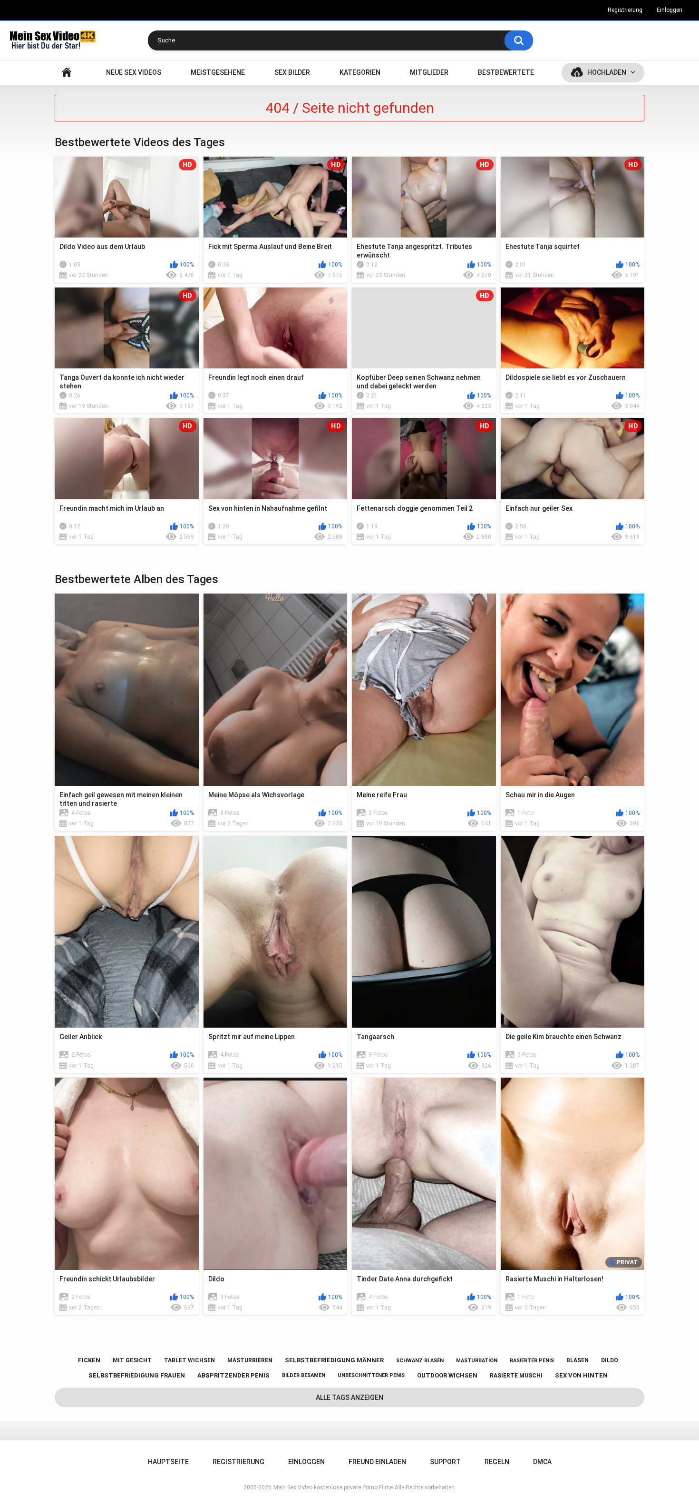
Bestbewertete (506, 72)
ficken (89, 1360)
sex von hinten (581, 1375)
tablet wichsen (189, 1360)
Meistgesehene (218, 72)
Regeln (497, 1462)
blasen (577, 1360)
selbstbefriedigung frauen (136, 1375)
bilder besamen (303, 1375)
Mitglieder (429, 72)
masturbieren (249, 1360)
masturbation (476, 1360)
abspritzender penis (233, 1375)
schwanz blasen (420, 1360)
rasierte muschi (516, 1375)
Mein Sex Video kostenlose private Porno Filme (333, 1487)
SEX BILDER (292, 72)
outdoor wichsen (447, 1375)
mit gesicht (132, 1360)
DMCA (542, 1462)
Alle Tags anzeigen (349, 1397)
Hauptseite (66, 72)
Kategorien (360, 72)
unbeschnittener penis (371, 1375)
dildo (609, 1360)
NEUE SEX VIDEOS (133, 72)
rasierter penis (532, 1360)
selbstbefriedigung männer (334, 1360)
